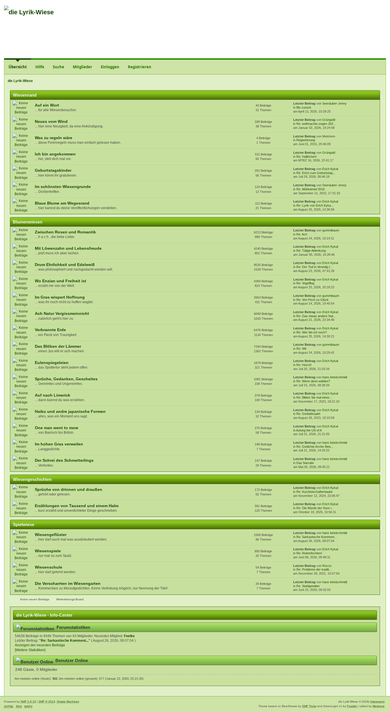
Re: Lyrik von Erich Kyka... (314, 205)
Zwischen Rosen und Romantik (65, 232)
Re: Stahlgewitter (308, 586)
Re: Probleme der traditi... (313, 569)
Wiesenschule (48, 567)
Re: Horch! (303, 365)
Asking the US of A (309, 430)
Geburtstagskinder (53, 170)
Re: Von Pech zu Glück (312, 299)
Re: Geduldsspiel (308, 413)
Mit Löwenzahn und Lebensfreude (68, 248)
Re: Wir (301, 348)
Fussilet (352, 706)
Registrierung (305, 140)
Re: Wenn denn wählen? (313, 381)
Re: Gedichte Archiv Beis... (314, 446)
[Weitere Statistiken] (30, 650)
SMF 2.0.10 (28, 701)
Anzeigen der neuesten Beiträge (40, 645)
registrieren (370, 15)
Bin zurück (303, 107)
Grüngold (328, 119)
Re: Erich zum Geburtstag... (315, 173)
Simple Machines (68, 701)
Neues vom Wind (51, 121)
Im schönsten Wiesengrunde (63, 187)
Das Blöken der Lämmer (58, 346)
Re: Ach (301, 234)
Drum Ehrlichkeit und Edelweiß (65, 265)
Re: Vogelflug (305, 283)
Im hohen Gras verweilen (59, 444)
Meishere (379, 706)
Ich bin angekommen (55, 154)
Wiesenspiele (48, 551)
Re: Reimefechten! (309, 553)
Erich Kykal (330, 169)
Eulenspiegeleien (52, 363)
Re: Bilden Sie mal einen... (314, 397)
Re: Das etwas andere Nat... (316, 316)
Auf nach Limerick (52, 395)
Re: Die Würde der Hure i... (315, 508)
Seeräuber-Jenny (334, 103)
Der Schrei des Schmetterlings (64, 460)
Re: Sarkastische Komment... (316, 537)
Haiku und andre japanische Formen (70, 411)
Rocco (326, 565)
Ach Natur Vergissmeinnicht (62, 313)
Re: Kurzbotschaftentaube (314, 491)
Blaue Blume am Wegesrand (62, 203)
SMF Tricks (309, 706)
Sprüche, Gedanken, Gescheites (66, 379)
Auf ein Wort (47, 105)
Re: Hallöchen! (306, 156)
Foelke (129, 636)
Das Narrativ (305, 463)
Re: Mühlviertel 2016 (310, 189)
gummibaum (330, 230)
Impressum (377, 701)
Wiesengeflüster (51, 535)
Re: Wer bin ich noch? (311, 332)
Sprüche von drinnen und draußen (68, 489)
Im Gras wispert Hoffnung (60, 297)
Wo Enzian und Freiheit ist (60, 281)
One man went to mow (56, 428)
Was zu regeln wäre (53, 138)
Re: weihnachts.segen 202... (316, 123)
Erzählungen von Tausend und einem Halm (76, 506)
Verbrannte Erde (50, 330)
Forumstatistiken (73, 627)
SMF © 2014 (47, 701)
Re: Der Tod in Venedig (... (314, 267)
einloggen (345, 15)
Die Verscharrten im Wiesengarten (67, 583)
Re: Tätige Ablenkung (311, 250)
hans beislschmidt (334, 377)
